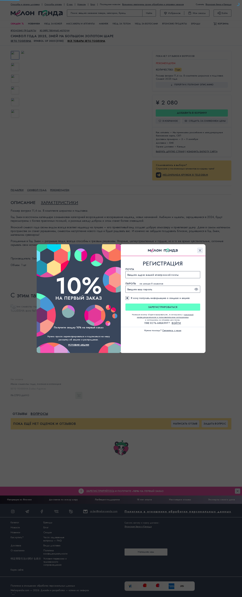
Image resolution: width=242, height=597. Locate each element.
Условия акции (78, 345)
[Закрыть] (200, 250)
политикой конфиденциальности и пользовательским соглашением (165, 316)
